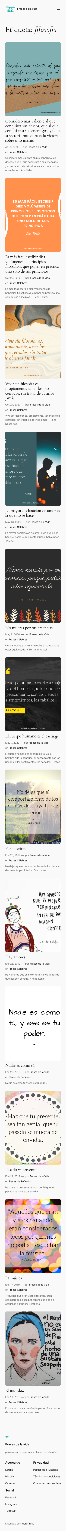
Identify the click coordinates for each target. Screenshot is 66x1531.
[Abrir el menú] (58, 9)
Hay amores (15, 957)
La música (13, 1278)
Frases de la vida (27, 8)
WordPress (28, 1523)
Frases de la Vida (37, 146)
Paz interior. (15, 848)
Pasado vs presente (20, 1169)
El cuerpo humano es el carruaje (32, 736)
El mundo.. (14, 1390)
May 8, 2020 (12, 634)
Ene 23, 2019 (12, 963)
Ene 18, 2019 (12, 1176)
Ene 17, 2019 (12, 1284)
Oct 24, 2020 (13, 404)
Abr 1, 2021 (11, 146)
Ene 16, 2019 (12, 1396)
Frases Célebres (18, 152)
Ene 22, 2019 (12, 1071)
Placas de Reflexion (20, 1077)
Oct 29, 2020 (13, 277)
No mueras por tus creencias (29, 628)
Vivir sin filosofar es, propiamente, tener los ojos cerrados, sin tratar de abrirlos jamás (29, 391)
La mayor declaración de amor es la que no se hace (32, 513)
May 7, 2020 (12, 742)
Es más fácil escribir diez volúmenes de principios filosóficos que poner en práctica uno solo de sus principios (32, 264)
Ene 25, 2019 (12, 855)
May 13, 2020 (13, 521)
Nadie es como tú (20, 1065)
